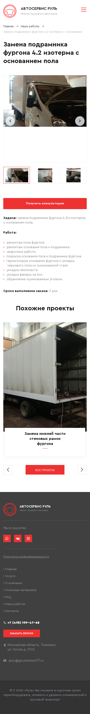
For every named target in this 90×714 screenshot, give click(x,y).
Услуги (9, 576)
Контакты (11, 611)
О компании (13, 583)
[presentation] (10, 121)
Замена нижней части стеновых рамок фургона (45, 439)
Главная (10, 569)
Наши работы (14, 604)
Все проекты (45, 470)
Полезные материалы (20, 590)
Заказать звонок (21, 633)
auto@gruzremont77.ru (26, 660)
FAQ (7, 597)
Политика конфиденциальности (26, 556)
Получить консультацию (45, 203)
